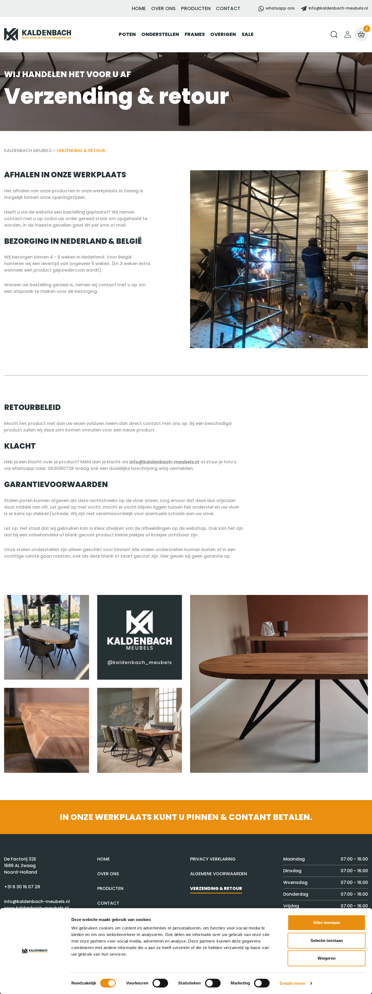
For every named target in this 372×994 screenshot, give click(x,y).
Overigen (223, 34)
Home (139, 8)
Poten (127, 34)
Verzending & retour (216, 888)
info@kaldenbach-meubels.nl (337, 8)
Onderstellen (160, 34)
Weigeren (327, 958)
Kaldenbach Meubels (28, 150)
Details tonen (292, 983)
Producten (196, 8)
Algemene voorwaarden (218, 874)
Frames (195, 34)
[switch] (160, 983)
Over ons (163, 8)
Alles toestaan (326, 922)
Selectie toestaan (326, 940)
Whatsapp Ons (280, 8)
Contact (228, 8)
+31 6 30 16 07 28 (22, 887)
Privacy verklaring (213, 859)
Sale (248, 34)
